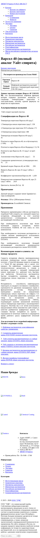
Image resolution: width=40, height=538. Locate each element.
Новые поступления (17, 14)
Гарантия (13, 29)
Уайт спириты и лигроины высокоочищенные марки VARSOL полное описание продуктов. (19, 345)
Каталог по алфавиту (18, 10)
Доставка (8, 23)
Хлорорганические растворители (18, 49)
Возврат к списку (7, 364)
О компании (14, 17)
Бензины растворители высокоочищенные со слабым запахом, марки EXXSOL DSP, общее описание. (19, 352)
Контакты (9, 33)
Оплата (12, 27)
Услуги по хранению (13, 21)
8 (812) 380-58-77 (20, 4)
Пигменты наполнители (14, 41)
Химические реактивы (14, 39)
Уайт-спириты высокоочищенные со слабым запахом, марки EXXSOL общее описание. (19, 340)
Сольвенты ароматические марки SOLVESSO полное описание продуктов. (19, 334)
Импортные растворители (15, 43)
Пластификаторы (11, 47)
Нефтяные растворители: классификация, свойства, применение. (17, 328)
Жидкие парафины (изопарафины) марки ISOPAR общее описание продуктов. (17, 359)
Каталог (8, 8)
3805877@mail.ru (7, 4)
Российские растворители (15, 45)
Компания (9, 16)
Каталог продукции (17, 12)
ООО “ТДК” (16, 500)
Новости (13, 19)
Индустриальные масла (14, 37)
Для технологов (11, 31)
